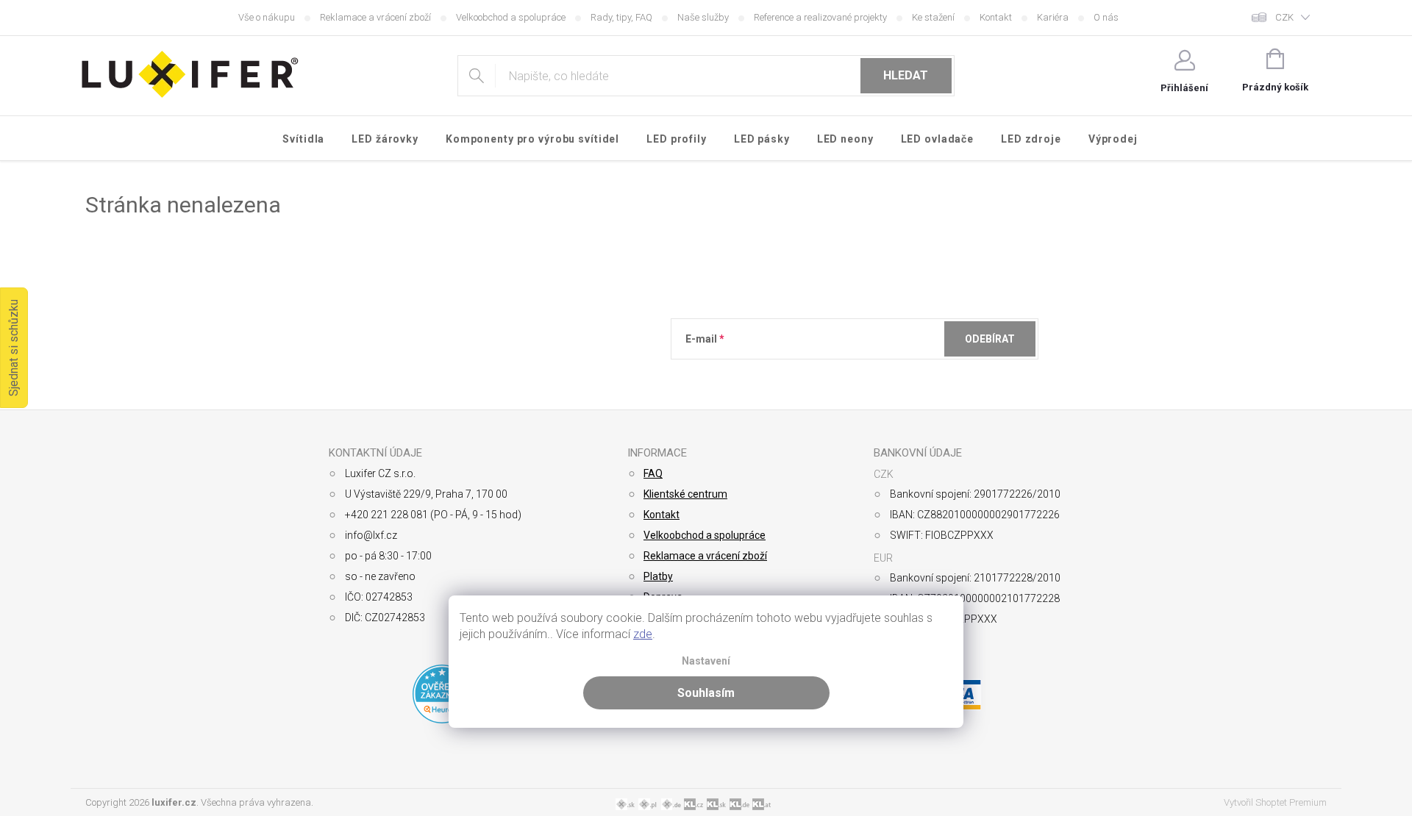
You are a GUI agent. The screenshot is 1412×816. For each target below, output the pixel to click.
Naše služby (703, 17)
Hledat (905, 75)
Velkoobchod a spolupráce (511, 17)
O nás (1106, 17)
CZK (1284, 17)
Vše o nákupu (266, 17)
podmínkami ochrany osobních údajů (898, 375)
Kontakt (996, 17)
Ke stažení (933, 17)
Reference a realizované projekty (820, 17)
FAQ (653, 473)
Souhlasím (706, 693)
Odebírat (990, 339)
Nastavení (706, 661)
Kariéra (1053, 17)
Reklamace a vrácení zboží (375, 17)
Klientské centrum (685, 494)
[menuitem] (303, 139)
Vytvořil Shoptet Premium (1275, 802)
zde (642, 634)
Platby (658, 576)
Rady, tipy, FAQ (621, 17)
